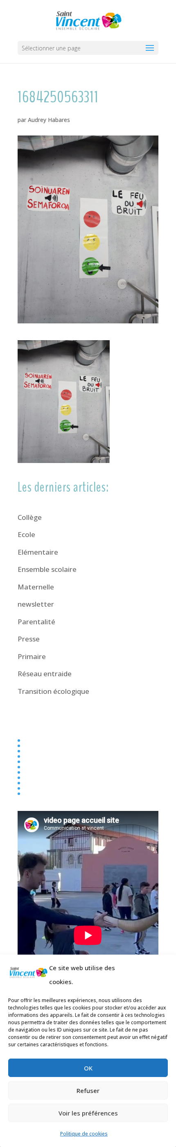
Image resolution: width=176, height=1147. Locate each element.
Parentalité (36, 621)
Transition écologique (53, 691)
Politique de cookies (84, 1133)
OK (88, 1068)
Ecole (26, 534)
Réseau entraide (45, 673)
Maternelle (36, 587)
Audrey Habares (49, 120)
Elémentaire (38, 552)
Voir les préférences (88, 1113)
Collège (30, 517)
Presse (29, 638)
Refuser (88, 1090)
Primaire (32, 656)
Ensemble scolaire (47, 569)
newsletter (36, 604)
